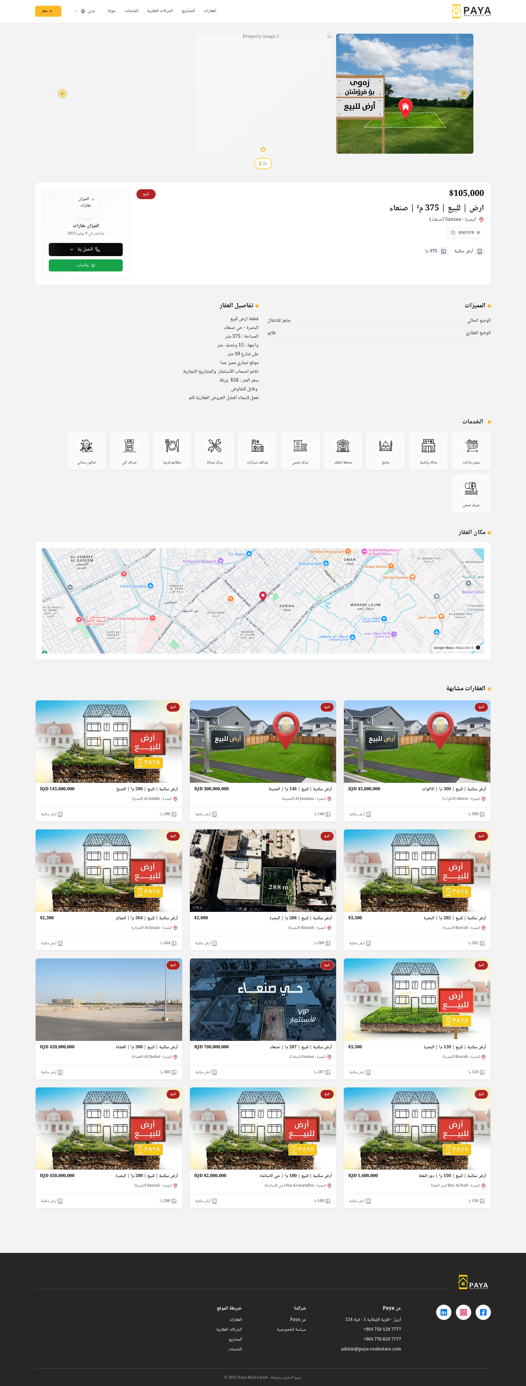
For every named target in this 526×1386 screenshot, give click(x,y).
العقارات (210, 11)
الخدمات (131, 11)
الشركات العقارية (160, 11)
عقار (45, 11)
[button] (263, 597)
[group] (471, 450)
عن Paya (298, 1320)
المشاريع (188, 11)
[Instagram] (463, 1312)
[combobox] (84, 11)
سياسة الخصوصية (291, 1330)
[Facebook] (483, 1312)
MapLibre (463, 647)
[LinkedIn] (443, 1312)
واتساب (82, 265)
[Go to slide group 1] (263, 149)
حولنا (112, 11)
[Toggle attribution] (478, 647)
